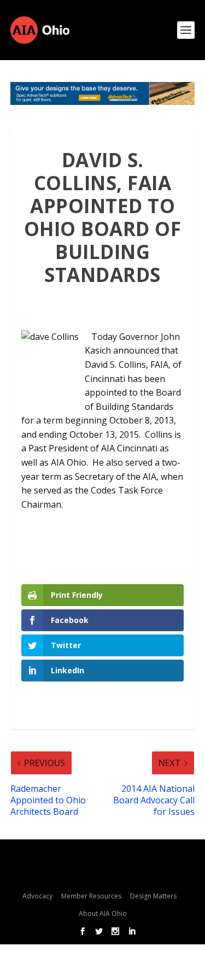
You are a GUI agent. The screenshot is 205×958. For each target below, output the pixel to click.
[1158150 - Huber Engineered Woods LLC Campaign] (102, 93)
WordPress (110, 874)
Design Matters (153, 896)
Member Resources (91, 896)
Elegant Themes (107, 857)
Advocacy (37, 896)
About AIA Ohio (103, 913)
